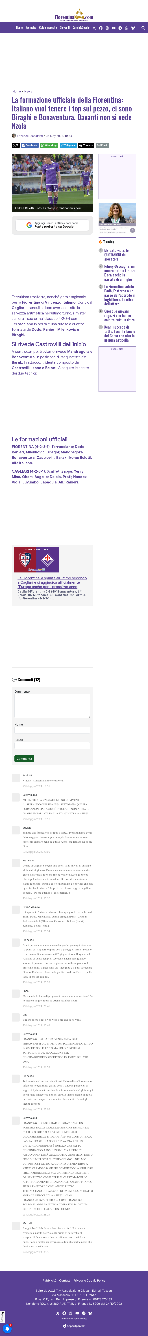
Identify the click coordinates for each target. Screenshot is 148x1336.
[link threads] (133, 27)
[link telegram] (120, 27)
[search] (143, 27)
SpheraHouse (80, 1318)
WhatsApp (50, 145)
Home (19, 27)
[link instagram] (107, 27)
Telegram (69, 145)
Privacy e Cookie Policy (89, 1280)
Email (104, 145)
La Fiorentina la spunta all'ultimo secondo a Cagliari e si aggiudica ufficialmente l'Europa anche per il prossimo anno (52, 582)
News (28, 91)
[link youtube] (113, 27)
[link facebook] (100, 27)
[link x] (94, 27)
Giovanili (65, 27)
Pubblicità (49, 1280)
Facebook (31, 145)
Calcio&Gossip (81, 27)
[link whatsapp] (126, 27)
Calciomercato (48, 27)
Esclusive (31, 27)
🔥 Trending (106, 241)
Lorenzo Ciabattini (30, 136)
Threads (88, 145)
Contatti (65, 1280)
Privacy (2, 1318)
